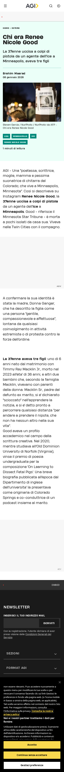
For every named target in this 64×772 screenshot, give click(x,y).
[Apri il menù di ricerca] (51, 6)
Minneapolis (20, 136)
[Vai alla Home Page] (32, 5)
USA (6, 136)
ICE (33, 136)
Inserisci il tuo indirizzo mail (24, 615)
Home (6, 28)
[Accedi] (58, 6)
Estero (16, 28)
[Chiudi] (60, 682)
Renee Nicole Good (15, 142)
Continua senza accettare (32, 755)
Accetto (32, 744)
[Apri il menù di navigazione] (5, 6)
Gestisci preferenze (32, 765)
